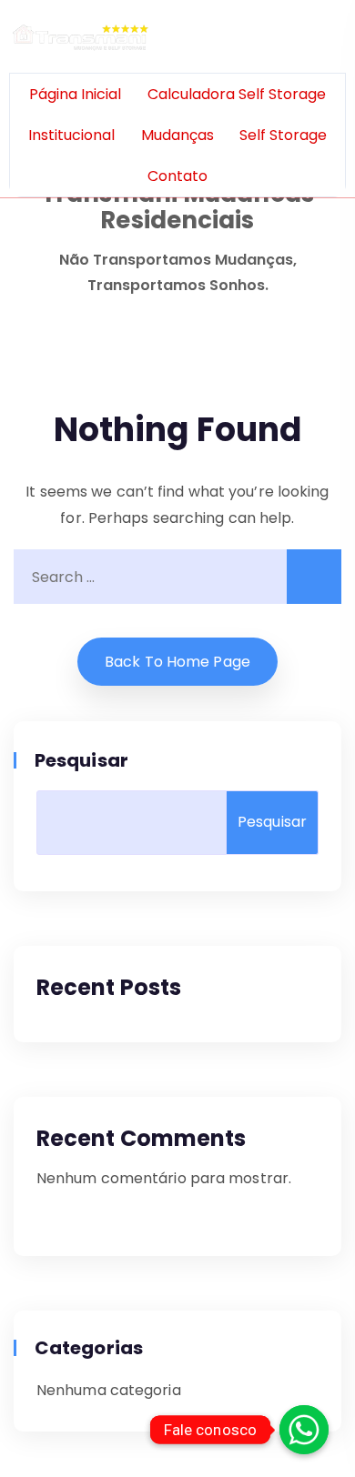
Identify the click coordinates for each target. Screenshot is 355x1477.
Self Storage (283, 135)
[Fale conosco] (304, 1429)
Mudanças (177, 135)
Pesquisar (82, 760)
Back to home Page (177, 661)
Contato (177, 176)
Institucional (71, 135)
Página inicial (75, 94)
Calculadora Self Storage (236, 94)
